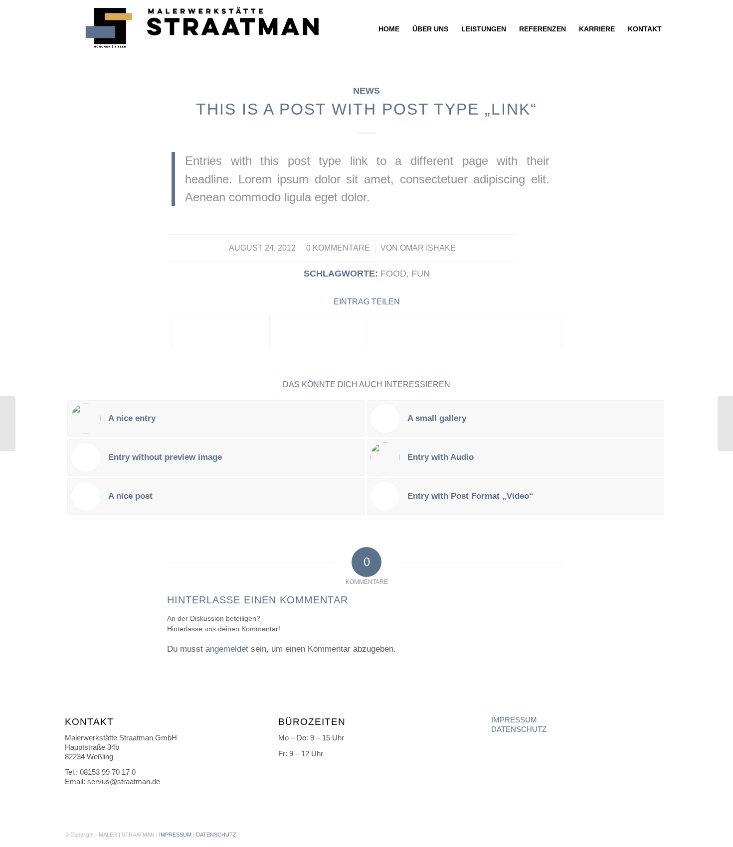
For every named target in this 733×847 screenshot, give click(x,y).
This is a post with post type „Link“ (366, 109)
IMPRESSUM (514, 719)
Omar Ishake (428, 248)
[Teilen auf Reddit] (512, 332)
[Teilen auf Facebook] (220, 332)
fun (420, 274)
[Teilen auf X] (318, 332)
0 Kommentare (338, 248)
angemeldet (226, 649)
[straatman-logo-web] (200, 29)
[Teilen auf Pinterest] (415, 332)
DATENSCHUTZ (519, 729)
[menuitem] (389, 29)
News (366, 91)
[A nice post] (7, 423)
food (393, 274)
